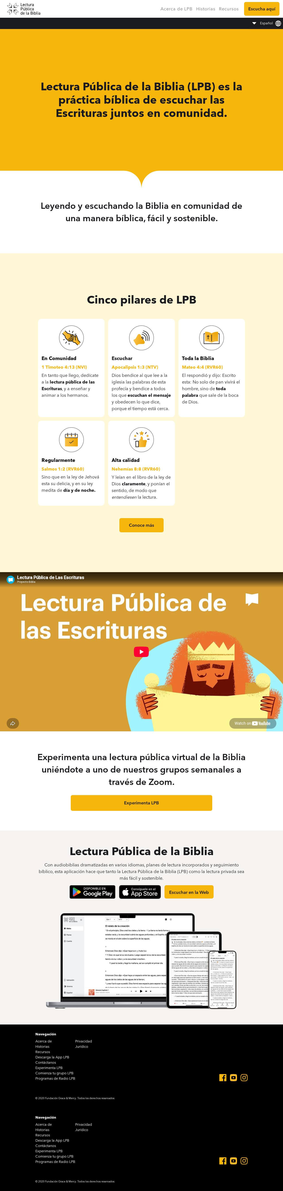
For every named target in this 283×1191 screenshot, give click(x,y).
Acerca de (43, 1041)
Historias (205, 9)
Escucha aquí (261, 9)
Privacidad (83, 1041)
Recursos (229, 9)
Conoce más (141, 525)
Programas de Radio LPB (55, 1078)
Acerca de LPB (177, 9)
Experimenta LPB (141, 803)
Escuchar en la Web (189, 892)
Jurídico (81, 1046)
